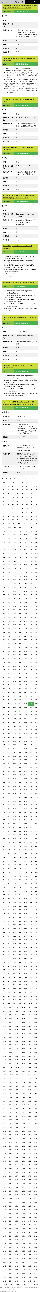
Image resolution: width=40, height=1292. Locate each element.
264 (31, 610)
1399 (16, 1255)
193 (25, 572)
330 (9, 647)
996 (14, 1003)
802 (25, 898)
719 (31, 853)
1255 (16, 1165)
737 (14, 865)
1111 (17, 1075)
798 (4, 898)
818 (36, 906)
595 (4, 790)
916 (36, 958)
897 (9, 951)
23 (27, 486)
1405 (16, 1258)
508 (25, 741)
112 (4, 531)
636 (36, 808)
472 (20, 722)
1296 (10, 1191)
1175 (4, 1116)
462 (4, 718)
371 (4, 670)
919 (14, 962)
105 (4, 527)
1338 (10, 1217)
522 (25, 748)
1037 (4, 1030)
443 (14, 707)
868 (4, 936)
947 (14, 977)
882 (4, 943)
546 (4, 763)
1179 (29, 1116)
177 (14, 565)
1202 (23, 1131)
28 (13, 490)
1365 (29, 1232)
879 (25, 940)
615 (36, 797)
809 (25, 902)
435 (9, 703)
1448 (24, 1285)
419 (36, 692)
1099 (17, 1067)
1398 (10, 1255)
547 (9, 763)
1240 (35, 1153)
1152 (10, 1101)
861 (4, 932)
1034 (23, 1026)
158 (25, 554)
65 (36, 505)
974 (9, 992)
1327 (16, 1210)
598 (20, 790)
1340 (23, 1217)
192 (20, 572)
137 (25, 542)
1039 (16, 1030)
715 (9, 853)
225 (9, 591)
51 (8, 501)
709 (14, 850)
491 (9, 733)
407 (9, 688)
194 (31, 572)
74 (3, 512)
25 (36, 486)
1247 (4, 1161)
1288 (35, 1183)
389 (25, 677)
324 (14, 643)
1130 (23, 1086)
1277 (4, 1180)
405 (36, 685)
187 (31, 569)
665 (4, 827)
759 (20, 876)
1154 (23, 1101)
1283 (4, 1183)
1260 (10, 1168)
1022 (23, 1018)
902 (36, 951)
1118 (23, 1078)
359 (14, 662)
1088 (23, 1060)
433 (36, 700)
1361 (4, 1232)
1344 (10, 1221)
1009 (17, 1011)
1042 (35, 1030)
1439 (4, 1281)
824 (31, 910)
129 (20, 539)
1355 (4, 1228)
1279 (16, 1180)
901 (31, 951)
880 (31, 940)
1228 (35, 1146)
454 (36, 711)
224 (4, 591)
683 (25, 835)
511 (4, 745)
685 (36, 835)
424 (25, 696)
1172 (23, 1112)
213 (20, 584)
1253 (4, 1165)
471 (14, 722)
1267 (16, 1172)
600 (31, 790)
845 (31, 921)
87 (27, 516)
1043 (4, 1033)
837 (25, 917)
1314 (10, 1202)
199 (20, 576)
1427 (4, 1273)
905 (14, 955)
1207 (16, 1135)
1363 (16, 1232)
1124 (23, 1082)
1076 (23, 1052)
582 (9, 782)
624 (9, 805)
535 (20, 756)
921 (25, 962)
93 (17, 520)
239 (9, 598)
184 (14, 569)
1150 (35, 1097)
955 (20, 981)
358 (9, 662)
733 (31, 861)
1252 (35, 1161)
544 (31, 760)
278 (31, 617)
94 (22, 520)
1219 (16, 1142)
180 (31, 565)
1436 (23, 1277)
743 (9, 868)
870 (14, 936)
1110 (11, 1075)
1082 (23, 1056)
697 (25, 842)
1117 (17, 1078)
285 (31, 621)
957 (31, 981)
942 (25, 973)
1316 (23, 1202)
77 (17, 512)
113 (9, 531)
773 (20, 883)
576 (14, 778)
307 (36, 632)
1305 (29, 1195)
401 (14, 685)
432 (31, 700)
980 (4, 996)
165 (25, 557)
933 (14, 970)
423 (20, 696)
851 (25, 925)
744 (14, 868)
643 (36, 812)
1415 (4, 1266)
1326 (10, 1210)
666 (9, 827)
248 (20, 602)
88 (31, 516)
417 (25, 692)
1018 (35, 1015)
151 (25, 550)
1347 (29, 1221)
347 (25, 655)
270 (25, 613)
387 (14, 677)
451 (20, 711)
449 (9, 711)
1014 (10, 1015)
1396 (35, 1251)
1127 (4, 1086)
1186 (35, 1120)
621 (31, 801)
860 (36, 928)
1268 (23, 1172)
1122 (10, 1082)
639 (14, 812)
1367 (4, 1236)
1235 (4, 1153)
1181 (4, 1120)
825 (36, 910)
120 (9, 535)
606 (25, 793)
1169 (4, 1112)
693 (4, 842)
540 (9, 760)
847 (4, 925)
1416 (10, 1266)
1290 (10, 1187)
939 (9, 973)
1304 (23, 1195)
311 (20, 636)
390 (31, 677)
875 (4, 940)
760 (25, 876)
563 (20, 771)
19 (8, 486)
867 (36, 932)
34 (3, 494)
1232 (23, 1150)
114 (15, 531)
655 (25, 820)
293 (36, 625)
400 (9, 685)
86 (22, 516)
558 (31, 767)
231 (4, 595)
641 (25, 812)
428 (9, 700)
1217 (4, 1142)
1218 (10, 1142)
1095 (29, 1063)
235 (25, 595)
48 (31, 497)
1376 (23, 1240)
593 (31, 786)
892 (20, 947)
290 (20, 625)
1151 (4, 1101)
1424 (23, 1270)
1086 (10, 1060)
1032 (10, 1026)
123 (25, 535)
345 (14, 655)
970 (25, 988)
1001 (4, 1007)
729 (9, 861)
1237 (16, 1153)
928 (25, 966)
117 (31, 531)
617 (9, 801)
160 (36, 554)
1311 (29, 1198)
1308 (10, 1198)
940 (14, 973)
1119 (29, 1078)
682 (20, 835)
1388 (23, 1247)
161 (4, 557)
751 (14, 872)
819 (4, 910)
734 (36, 861)
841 (9, 921)
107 (15, 527)
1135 (16, 1090)
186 (25, 569)
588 (4, 786)
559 (36, 767)
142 (14, 546)
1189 (16, 1123)
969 (20, 988)
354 (25, 658)
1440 (10, 1281)
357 (4, 662)
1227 (29, 1146)
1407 (29, 1258)
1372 (35, 1236)
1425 (29, 1270)
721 (4, 857)
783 (36, 887)
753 (25, 872)
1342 (35, 1217)
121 (14, 535)
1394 (23, 1251)
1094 (23, 1063)
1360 (35, 1228)
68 (13, 509)
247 (14, 602)
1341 (29, 1217)
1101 (29, 1067)
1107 (29, 1071)
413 (4, 692)
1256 (23, 1165)
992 (31, 1000)
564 (25, 771)
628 (31, 805)
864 (20, 932)
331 (14, 647)
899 (20, 951)
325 (20, 643)
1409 (4, 1262)
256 (25, 606)
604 (14, 793)
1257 (29, 1165)
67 (8, 509)
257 (31, 606)
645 (9, 816)
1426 (35, 1270)
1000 (36, 1003)
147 (4, 550)
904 (9, 955)
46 (22, 497)
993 (36, 1000)
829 (20, 913)
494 (25, 733)
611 (14, 797)
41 (36, 494)
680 (9, 835)
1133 (4, 1090)
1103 (4, 1071)
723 (14, 857)
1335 (29, 1213)
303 (14, 632)
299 (31, 628)
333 (25, 647)
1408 (35, 1258)
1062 (10, 1045)
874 (36, 936)
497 (4, 737)
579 (31, 778)
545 (36, 760)
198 (14, 576)
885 (20, 943)
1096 (35, 1063)
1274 (23, 1176)
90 (3, 520)
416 (20, 692)
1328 (23, 1210)
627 (25, 805)
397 (31, 681)
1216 (35, 1138)
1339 (16, 1217)
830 (25, 913)
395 (20, 681)
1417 (16, 1266)
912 (14, 958)
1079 (4, 1056)
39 (27, 494)
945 (4, 977)
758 (14, 876)
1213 (16, 1138)
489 (36, 730)
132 (36, 539)
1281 (29, 1180)
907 (25, 955)
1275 (29, 1176)
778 (9, 887)
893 (25, 947)
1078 (35, 1052)
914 (25, 958)
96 (31, 520)
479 (20, 726)
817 (31, 906)
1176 (10, 1116)
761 (31, 876)
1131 (29, 1086)
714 (4, 853)
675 (20, 831)
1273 (16, 1176)
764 (9, 880)
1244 (23, 1157)
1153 (16, 1101)
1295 (4, 1191)
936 (31, 970)
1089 (29, 1060)
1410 (10, 1262)
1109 (5, 1075)
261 (14, 610)
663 (31, 823)
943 (31, 973)
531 (36, 752)
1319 (4, 1206)
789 (31, 891)
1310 (23, 1198)
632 (14, 808)
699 (36, 842)
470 (9, 722)
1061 (4, 1045)
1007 (4, 1011)
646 (14, 816)
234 (20, 595)
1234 (35, 1150)
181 (36, 565)
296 (14, 628)
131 (31, 539)
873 (31, 936)
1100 (23, 1067)
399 (4, 685)
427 (4, 700)
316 (9, 640)
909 (36, 955)
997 (19, 1003)
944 (36, 973)
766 (20, 880)
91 (8, 520)
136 (20, 542)
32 (31, 490)
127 (9, 539)
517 (36, 745)
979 (36, 992)
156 (14, 554)
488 (31, 730)
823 (25, 910)
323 (9, 643)
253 (9, 606)
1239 (29, 1153)
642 (31, 812)
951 (36, 977)
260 (9, 610)
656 (31, 820)
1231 (16, 1150)
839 (36, 917)
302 (9, 632)
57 (36, 501)
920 (20, 962)
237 (36, 595)
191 (14, 572)
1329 (29, 1210)
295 (9, 628)
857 (20, 928)
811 (36, 902)
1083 (29, 1056)
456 (9, 715)
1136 (23, 1090)
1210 (35, 1135)
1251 (29, 1161)
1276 (35, 1176)
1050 (10, 1037)
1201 (16, 1131)
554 (9, 767)
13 (17, 482)
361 (25, 662)
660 (14, 823)
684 (31, 835)
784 (4, 891)
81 (36, 512)
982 (14, 996)
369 (31, 666)
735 (4, 865)
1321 (16, 1206)
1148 (23, 1097)
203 (4, 580)
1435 (16, 1277)
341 (31, 651)
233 (14, 595)
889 (4, 947)
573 (36, 775)
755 (36, 872)
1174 (35, 1112)
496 (36, 733)
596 (9, 790)
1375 (16, 1240)
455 (4, 715)
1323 (29, 1206)
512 (9, 745)
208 (31, 580)
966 (4, 988)
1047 (29, 1033)
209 (36, 580)
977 (25, 992)
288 (9, 625)
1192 (35, 1123)
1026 (10, 1022)
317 (14, 640)
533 (9, 756)
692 (36, 838)
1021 (16, 1018)
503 (36, 737)
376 (31, 670)
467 (31, 718)
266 (4, 613)
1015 (16, 1015)
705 (31, 846)
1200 (10, 1131)
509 (31, 741)
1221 (29, 1142)
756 (4, 876)
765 (14, 880)
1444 (35, 1281)
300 (36, 628)
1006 (35, 1007)
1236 (10, 1153)
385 (4, 677)
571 (25, 775)
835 (14, 917)
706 (36, 846)
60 (13, 505)
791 (4, 895)
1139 (4, 1093)
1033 (16, 1026)
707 (4, 850)
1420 (35, 1266)
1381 (16, 1243)
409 (20, 688)
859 (31, 928)
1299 (29, 1191)
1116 (11, 1078)
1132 (35, 1086)
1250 (23, 1161)
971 (31, 988)
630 (4, 808)
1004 (23, 1007)
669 (25, 827)
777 (4, 887)
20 (13, 486)
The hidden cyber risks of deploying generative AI (18, 282)
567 (4, 775)
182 (4, 569)
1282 (35, 1180)
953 (9, 981)
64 (31, 505)
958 (36, 981)
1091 (4, 1063)
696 (20, 842)
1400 (23, 1255)
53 (17, 501)
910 (4, 958)
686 (4, 838)
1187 (4, 1123)
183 (9, 569)
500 (20, 737)
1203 (29, 1131)
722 (9, 857)
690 (25, 838)
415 (14, 692)
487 (25, 730)
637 (4, 812)
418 (31, 692)
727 (36, 857)
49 (36, 497)
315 (4, 640)
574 (4, 778)
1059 (29, 1041)
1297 (16, 1191)
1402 (35, 1255)
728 (4, 861)
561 (9, 771)
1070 (23, 1048)
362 (31, 662)
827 (9, 913)
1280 (23, 1180)
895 (36, 947)
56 (31, 501)
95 (27, 520)
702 (14, 846)
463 (9, 718)
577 (20, 778)
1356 (10, 1228)
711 (25, 850)
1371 (29, 1236)
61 (17, 505)
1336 (35, 1213)
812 (4, 906)
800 (14, 898)
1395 (29, 1251)
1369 (16, 1236)
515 (25, 745)
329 (4, 647)
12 (13, 482)
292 (31, 625)
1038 (10, 1030)
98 (4, 524)
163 (14, 557)
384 (36, 673)
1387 (16, 1247)
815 (20, 906)
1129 (16, 1086)
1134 (10, 1090)
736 (9, 865)
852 (31, 925)
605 (20, 793)
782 (31, 887)
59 (8, 505)
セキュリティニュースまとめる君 (12, 2)
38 (22, 494)
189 (4, 572)
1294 (35, 1187)
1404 (10, 1258)
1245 (29, 1157)
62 (22, 505)
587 (36, 782)
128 (14, 539)
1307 (4, 1198)
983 (20, 996)
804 (36, 898)
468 (36, 718)
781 (25, 887)
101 (19, 524)
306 (31, 632)
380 (14, 673)
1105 (16, 1071)
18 (3, 486)
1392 (10, 1251)
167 (36, 557)
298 (25, 628)
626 (20, 805)
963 (25, 985)
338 (14, 651)
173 (31, 561)
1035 (29, 1026)
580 (36, 778)
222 (31, 587)
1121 (4, 1082)
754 (31, 872)
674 (14, 831)
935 (25, 970)
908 (31, 955)
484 (9, 730)
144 (25, 546)
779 (14, 887)
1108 (35, 1071)
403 (25, 685)
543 (25, 760)
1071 (29, 1048)
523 (31, 748)
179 (25, 565)
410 (25, 688)
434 (4, 703)
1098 (10, 1067)
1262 (23, 1168)
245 (4, 602)
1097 (4, 1067)
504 (4, 741)
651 (4, 820)
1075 (16, 1052)
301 (4, 632)
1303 (16, 1195)
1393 (16, 1251)
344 (9, 655)
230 (36, 591)
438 (25, 703)
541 (14, 760)
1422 (10, 1270)
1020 (10, 1018)
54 (22, 501)
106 (9, 527)
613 (25, 797)
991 (25, 1000)
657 (36, 820)
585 (25, 782)
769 (36, 880)
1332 (10, 1213)
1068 (10, 1048)
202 (36, 576)
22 (22, 486)
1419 (29, 1266)
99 (9, 524)
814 (14, 906)
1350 (10, 1225)
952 (4, 981)
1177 (16, 1116)
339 (20, 651)
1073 (4, 1052)
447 (36, 707)
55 (27, 501)
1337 (4, 1217)
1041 (29, 1030)
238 (4, 598)
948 (20, 977)
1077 (29, 1052)
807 (14, 902)
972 (36, 988)
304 (20, 632)
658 (4, 823)
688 (14, 838)
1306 (35, 1195)
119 (4, 535)
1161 (29, 1105)
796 (31, 895)
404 (31, 685)
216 (36, 584)
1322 (23, 1206)
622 (36, 801)
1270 (35, 1172)
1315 (16, 1202)
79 (27, 512)
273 (4, 617)
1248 (10, 1161)
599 (25, 790)
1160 (23, 1105)
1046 (23, 1033)
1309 (17, 1198)
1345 (16, 1221)
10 (4, 482)
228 (25, 591)
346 (20, 655)
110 (31, 527)
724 (20, 857)
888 (36, 943)
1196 (23, 1127)
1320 (10, 1206)
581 (4, 782)
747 (31, 868)
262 (20, 610)
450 (14, 711)
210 (4, 584)
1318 (35, 1202)
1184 (23, 1120)
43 (8, 497)
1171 (16, 1112)
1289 (4, 1187)
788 (25, 891)
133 (4, 542)
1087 (16, 1060)
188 (36, 569)
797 (36, 895)
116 (25, 531)
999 (30, 1003)
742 (4, 868)
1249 (16, 1161)
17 (36, 482)
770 (4, 883)
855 (9, 928)
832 (36, 913)
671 (36, 827)
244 (36, 598)
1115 (4, 1078)
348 (31, 655)
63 (27, 505)
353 (20, 658)
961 (14, 985)
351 (9, 658)
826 (4, 913)
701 (9, 846)
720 (36, 853)
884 (14, 943)
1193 (4, 1127)
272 (36, 613)
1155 (29, 1101)
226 (14, 591)
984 (25, 996)
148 (9, 550)
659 (9, 823)
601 (36, 790)
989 (14, 1000)
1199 (4, 1131)
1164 (10, 1108)
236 (31, 595)
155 (9, 554)
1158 (10, 1105)
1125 (29, 1082)
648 (25, 816)
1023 (29, 1018)
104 (35, 524)
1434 (10, 1277)
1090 (35, 1060)
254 (14, 606)
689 (20, 838)
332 (20, 647)
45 (17, 497)
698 (31, 842)
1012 (35, 1011)
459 (25, 715)
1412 (23, 1262)
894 (31, 947)
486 (20, 730)
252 (4, 606)
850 (20, 925)
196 (4, 576)
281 (9, 621)
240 (14, 598)
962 (20, 985)
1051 (16, 1037)
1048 (35, 1033)
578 (25, 778)
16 (31, 482)
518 (4, 748)
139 (36, 542)
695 (14, 842)
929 (31, 966)
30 (22, 490)
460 (31, 715)
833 (4, 917)
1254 (10, 1165)
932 (9, 970)
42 (3, 497)
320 (31, 640)
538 (36, 756)
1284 (10, 1183)
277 (25, 617)
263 (25, 610)
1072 (35, 1048)
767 (25, 880)
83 (8, 516)
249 (25, 602)
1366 (35, 1232)
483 (4, 730)
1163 (4, 1108)
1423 (16, 1270)
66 (3, 509)
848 (9, 925)
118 (36, 531)
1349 (4, 1225)
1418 (23, 1266)
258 (36, 606)
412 (36, 688)
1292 (23, 1187)
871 (20, 936)
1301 (4, 1195)
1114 (35, 1075)
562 (14, 771)
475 (36, 722)
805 (4, 902)
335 (36, 647)
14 (22, 482)
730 (14, 861)
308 (4, 636)
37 (17, 494)
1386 (10, 1247)
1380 (10, 1243)
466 (25, 718)
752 (20, 872)
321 (36, 640)
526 (9, 752)
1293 (29, 1187)
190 (9, 572)
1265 (4, 1172)
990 (20, 1000)
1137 (29, 1090)
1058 (23, 1041)
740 (31, 865)
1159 (16, 1105)
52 (13, 501)
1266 (10, 1172)
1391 (4, 1251)
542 (20, 760)
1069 (16, 1048)
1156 (35, 1101)
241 (20, 598)
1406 (23, 1258)
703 (20, 846)
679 (4, 835)
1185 (29, 1120)
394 (14, 681)
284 (25, 621)
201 (31, 576)
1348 (35, 1221)
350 (4, 658)
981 (9, 996)
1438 (35, 1277)
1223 (4, 1146)
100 (14, 524)
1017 (29, 1015)
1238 (23, 1153)
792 (9, 895)
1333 (16, 1213)
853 (36, 925)
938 (4, 973)
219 (14, 587)
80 (31, 512)
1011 (29, 1011)
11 (8, 482)
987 (4, 1000)
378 (4, 673)
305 (25, 632)
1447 (18, 1285)
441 (4, 707)
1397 (4, 1255)
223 (36, 587)
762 (36, 876)
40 (31, 494)
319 (25, 640)
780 (20, 887)
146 (36, 546)
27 (8, 490)
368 (25, 666)
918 (9, 962)
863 (14, 932)
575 (9, 778)
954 (14, 981)
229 (31, 591)
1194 (10, 1127)
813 (9, 906)
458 (20, 715)
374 (20, 670)
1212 (10, 1138)
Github (36, 2)
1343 (4, 1221)
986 (36, 996)
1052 (23, 1037)
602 (4, 793)
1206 (10, 1135)
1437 (29, 1277)
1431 (29, 1273)
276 (20, 617)
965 (36, 985)
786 (14, 891)
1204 (35, 1131)
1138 (35, 1090)
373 (14, 670)
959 (4, 985)
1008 (10, 1011)
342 (36, 651)
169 (9, 561)
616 (4, 801)
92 (13, 520)
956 (25, 981)
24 (31, 486)
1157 (4, 1105)
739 (25, 865)
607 (31, 793)
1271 (4, 1176)
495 (31, 733)
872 (25, 936)
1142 (23, 1093)
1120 (35, 1078)
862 (9, 932)
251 (36, 602)
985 (31, 996)
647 (20, 816)
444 (20, 707)
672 (4, 831)
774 (25, 883)
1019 (4, 1018)
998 (25, 1003)
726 (31, 857)
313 (31, 636)
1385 (4, 1247)
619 (20, 801)
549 (20, 763)
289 (14, 625)
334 (31, 647)
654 (20, 820)
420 (4, 696)
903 (4, 955)
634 (25, 808)
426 (36, 696)
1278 (10, 1180)
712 (31, 850)
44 (13, 497)
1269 (29, 1172)
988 (9, 1000)
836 (20, 917)
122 (20, 535)
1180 (35, 1116)
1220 (23, 1142)
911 (9, 958)
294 (4, 628)
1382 (23, 1243)
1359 (29, 1228)
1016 (23, 1015)
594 (36, 786)
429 (14, 700)
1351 (16, 1225)
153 (36, 550)
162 (9, 557)
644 (4, 816)
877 (14, 940)
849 (14, 925)
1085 (4, 1060)
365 (9, 666)
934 (20, 970)
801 (20, 898)
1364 (23, 1232)
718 (25, 853)
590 (14, 786)
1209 (29, 1135)
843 (20, 921)
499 (14, 737)
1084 (35, 1056)
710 (20, 850)
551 (31, 763)
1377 (29, 1240)
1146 (10, 1097)
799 (9, 898)
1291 (16, 1187)
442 (9, 707)
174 (36, 561)
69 (17, 509)
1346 (23, 1221)
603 (9, 793)
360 (20, 662)
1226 (23, 1146)
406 (4, 688)
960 (9, 985)
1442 (23, 1281)
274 (9, 617)
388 (20, 677)
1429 (16, 1273)
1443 (29, 1281)
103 (30, 524)
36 (13, 494)
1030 (35, 1022)
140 (4, 546)
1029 (29, 1022)
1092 (10, 1063)
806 (9, 902)
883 (9, 943)
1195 (16, 1127)
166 (31, 557)
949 (25, 977)
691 (31, 838)
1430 (23, 1273)
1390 (35, 1247)
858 (25, 928)
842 (14, 921)
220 (20, 587)
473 (25, 722)
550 (25, 763)
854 (4, 928)
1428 (10, 1273)
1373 (4, 1240)
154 (4, 554)
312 (25, 636)
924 (4, 966)
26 (3, 490)
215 (31, 584)
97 (36, 520)
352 (14, 658)
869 (9, 936)
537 (31, 756)
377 (36, 670)
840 (4, 921)
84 (13, 516)
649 (31, 816)
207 (25, 580)
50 (3, 501)
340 (25, 651)
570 (20, 775)
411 (31, 688)
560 (4, 771)
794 (20, 895)
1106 (23, 1071)
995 (9, 1003)
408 (14, 688)
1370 (23, 1236)
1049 (4, 1037)
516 (31, 745)
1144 (35, 1093)
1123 (16, 1082)
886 (25, 943)
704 (25, 846)
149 (14, 550)
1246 (35, 1157)
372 (9, 670)
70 (22, 509)
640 (20, 812)
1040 (23, 1030)
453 (31, 711)
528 (20, 752)
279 (36, 617)
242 (25, 598)
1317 (29, 1202)
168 (4, 561)
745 (20, 868)
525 (4, 752)
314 (36, 636)
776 (36, 883)
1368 (10, 1236)
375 (25, 670)
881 (36, 940)
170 (14, 561)
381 (20, 673)
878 (20, 940)
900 (25, 951)
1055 (4, 1041)
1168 (35, 1108)
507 (20, 741)
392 (4, 681)
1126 (35, 1082)
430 (20, 700)
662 (25, 823)
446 (31, 707)
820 (9, 910)
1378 (35, 1240)
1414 (35, 1262)
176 (9, 565)
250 (31, 602)
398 (36, 681)
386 (9, 677)
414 (9, 692)
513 (14, 745)
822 (20, 910)
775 (31, 883)
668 (20, 827)
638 (9, 812)
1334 (23, 1213)
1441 (16, 1281)
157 (20, 554)
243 (31, 598)
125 (36, 535)
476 (4, 726)
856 (14, 928)
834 (9, 917)
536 (25, 756)
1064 (23, 1045)
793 (14, 895)
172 (25, 561)
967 (9, 988)
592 (25, 786)
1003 (16, 1007)
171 (20, 561)
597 (14, 790)
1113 (29, 1075)
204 (9, 580)
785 (9, 891)
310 (14, 636)
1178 (23, 1116)
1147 (16, 1097)
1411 (16, 1262)
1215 (29, 1138)
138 (31, 542)
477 (9, 726)
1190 (23, 1123)
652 (9, 820)
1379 (4, 1243)
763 (4, 880)
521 (20, 748)
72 (31, 509)
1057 (16, 1041)
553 (4, 767)
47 (27, 497)
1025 (4, 1022)
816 (25, 906)
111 (36, 527)
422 (14, 696)
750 (9, 872)
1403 (4, 1258)
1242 (10, 1157)
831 (31, 913)
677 (31, 831)
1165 (16, 1108)
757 (9, 876)
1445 (5, 1285)
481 (31, 726)
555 (14, 767)
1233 (29, 1150)
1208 (23, 1135)
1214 (23, 1138)
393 (9, 681)
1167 (29, 1108)
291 (25, 625)
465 (20, 718)
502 (31, 737)
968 (14, 988)
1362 (10, 1232)
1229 (4, 1150)
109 (25, 527)
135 (14, 542)
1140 (10, 1093)
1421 (4, 1270)
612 (20, 797)
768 (31, 880)
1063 (16, 1045)
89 (36, 516)
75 (8, 512)
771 (9, 883)
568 (9, 775)
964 (31, 985)
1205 (4, 1135)
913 (20, 958)
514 (20, 745)
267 (9, 613)
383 (31, 673)
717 (20, 853)
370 (36, 666)
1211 (4, 1138)
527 (14, 752)
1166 (23, 1108)
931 (4, 970)
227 (20, 591)
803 (31, 898)
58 (3, 505)
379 (9, 673)
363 (36, 662)
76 (13, 512)
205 (14, 580)
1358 (23, 1228)
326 (25, 643)
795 (25, 895)
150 (20, 550)
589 (9, 786)
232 (9, 595)
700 (4, 846)
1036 (35, 1026)
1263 (29, 1168)
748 (36, 868)
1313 (4, 1202)
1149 (29, 1097)
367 (20, 666)
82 (3, 516)
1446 (11, 1285)
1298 (23, 1191)
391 (36, 677)
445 (25, 707)
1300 (35, 1191)
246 (9, 602)
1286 (23, 1183)
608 (36, 793)
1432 (35, 1273)
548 (14, 763)
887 (31, 943)
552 (36, 763)
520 (14, 748)
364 (4, 666)
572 (31, 775)
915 (31, 958)
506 (14, 741)
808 (20, 902)
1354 (35, 1225)
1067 (4, 1048)
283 (20, 621)
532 (4, 756)
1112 (23, 1075)
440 (36, 703)
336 (4, 651)
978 (31, 992)
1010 (23, 1011)
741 (36, 865)
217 (4, 587)
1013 (4, 1015)
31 (27, 490)
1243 (16, 1157)
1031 (4, 1026)
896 (4, 951)
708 (9, 850)
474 (31, 722)
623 (4, 805)
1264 (35, 1168)
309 (9, 636)
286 (36, 621)
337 (9, 651)
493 (20, 733)
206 (20, 580)
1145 (4, 1097)
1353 (29, 1225)
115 (20, 531)
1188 (10, 1123)
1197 (29, 1127)
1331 (4, 1213)
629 (36, 805)
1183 (16, 1120)
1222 (35, 1142)
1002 (10, 1007)
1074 (10, 1052)
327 (31, 643)
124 (31, 535)
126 (4, 539)
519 (9, 748)
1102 (35, 1067)
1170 (10, 1112)
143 (20, 546)
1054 (35, 1037)
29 (17, 490)
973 (4, 992)
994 (3, 1003)
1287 (29, 1183)
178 (20, 565)
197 (9, 576)
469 (4, 722)
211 (9, 584)
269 (20, 613)
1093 (16, 1063)
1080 (10, 1056)
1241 (4, 1157)
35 (8, 494)
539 (4, 760)
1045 (16, 1033)
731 (20, 861)
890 (9, 947)
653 (14, 820)
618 (14, 801)
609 (4, 797)
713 (36, 850)
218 (9, 587)
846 (36, 921)
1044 (10, 1033)
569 (14, 775)
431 (25, 700)
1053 (29, 1037)
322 (4, 643)
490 (4, 733)
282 (14, 621)
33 (36, 490)
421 (9, 696)
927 (20, 966)
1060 (35, 1041)
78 (22, 512)
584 (20, 782)
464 (14, 718)
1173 (29, 1112)
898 (14, 951)
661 (20, 823)
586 (31, 782)
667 (14, 827)
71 (27, 509)
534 (14, 756)
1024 (35, 1018)
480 (25, 726)
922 (31, 962)
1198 (35, 1127)
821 (14, 910)
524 (36, 748)
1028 (23, 1022)
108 (20, 527)
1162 (35, 1105)
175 (4, 565)
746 (25, 868)
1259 (4, 1168)
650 (36, 816)
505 (9, 741)
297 (20, 628)
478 (14, 726)
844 (25, 921)
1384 (35, 1243)
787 (20, 891)
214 (25, 584)
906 (20, 955)
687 (9, 838)
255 (20, 606)
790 (36, 891)
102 (24, 524)
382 (25, 673)
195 (36, 572)
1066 (35, 1045)
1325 (4, 1210)
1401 (29, 1255)
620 (25, 801)
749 (4, 872)
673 (9, 831)
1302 (10, 1195)
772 (14, 883)
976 (20, 992)
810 (31, 902)
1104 (10, 1071)
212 (14, 584)
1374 (10, 1240)
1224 (10, 1146)
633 (20, 808)
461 (36, 715)
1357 (16, 1228)
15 (27, 482)
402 (20, 685)
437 (20, 703)
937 (36, 970)
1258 (35, 1165)
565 (31, 771)
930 (36, 966)
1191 (29, 1123)
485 (14, 730)
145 (31, 546)
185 (20, 569)
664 (36, 823)
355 (31, 658)
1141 (16, 1093)
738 (20, 865)
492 (14, 733)
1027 (16, 1022)
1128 (10, 1086)
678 (36, 831)
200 (25, 576)
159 (31, 554)
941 (20, 973)
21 (17, 486)
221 (25, 587)
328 (36, 643)
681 (14, 835)
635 (31, 808)
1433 (4, 1277)
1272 (10, 1176)
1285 (16, 1183)
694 (9, 842)
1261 (16, 1168)
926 (14, 966)
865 (25, 932)
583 (14, 782)
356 (36, 658)
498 (9, 737)
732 (25, 861)
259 (4, 610)
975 (14, 992)
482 (36, 726)
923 (36, 962)
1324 (35, 1206)
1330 (35, 1210)
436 (14, 703)
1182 (10, 1120)
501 (25, 737)
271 (31, 613)
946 (9, 977)
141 (9, 546)
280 (4, 621)
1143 (29, 1093)
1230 (10, 1150)
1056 (10, 1041)
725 (25, 857)
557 (25, 767)
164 (20, 557)
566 (36, 771)
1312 (35, 1198)
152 (31, 550)
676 (25, 831)
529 (25, 752)
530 (31, 752)
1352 (23, 1225)
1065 (29, 1045)
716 (14, 853)
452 (25, 711)
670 (31, 827)
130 (25, 539)
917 (4, 962)
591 (20, 786)
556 (20, 767)
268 (14, 613)
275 (14, 617)
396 (25, 681)
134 (9, 542)
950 (31, 977)
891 (14, 947)
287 (4, 625)
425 (31, 696)
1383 (29, 1243)
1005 (29, 1007)
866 (31, 932)
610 (9, 797)
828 (14, 913)
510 (36, 741)
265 (36, 610)
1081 (16, 1056)
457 (14, 715)
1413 (29, 1262)
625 (14, 805)
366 (14, 666)
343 (4, 655)
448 (4, 711)
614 (31, 797)
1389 (29, 1247)
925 (9, 966)
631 (9, 808)
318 (20, 640)
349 (36, 655)
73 (36, 509)
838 (31, 917)
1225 (16, 1146)
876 (9, 940)
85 (17, 516)
